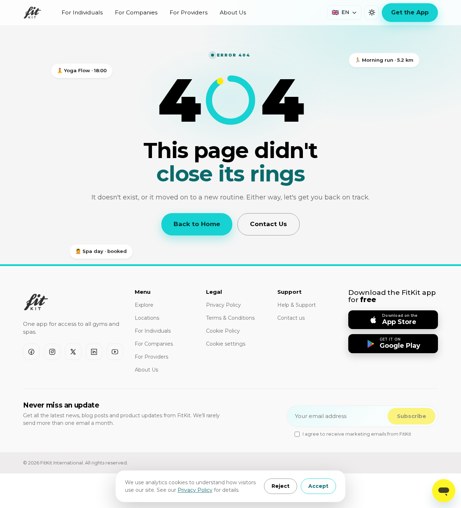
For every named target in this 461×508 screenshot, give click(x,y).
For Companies (136, 12)
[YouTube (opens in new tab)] (115, 351)
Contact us (291, 318)
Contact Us (268, 224)
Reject (281, 486)
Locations (147, 318)
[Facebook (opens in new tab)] (31, 351)
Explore (144, 305)
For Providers (188, 12)
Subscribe (411, 416)
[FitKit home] (32, 12)
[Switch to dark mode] (371, 12)
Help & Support (296, 305)
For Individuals (82, 12)
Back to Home (197, 224)
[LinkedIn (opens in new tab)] (94, 351)
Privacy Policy (195, 490)
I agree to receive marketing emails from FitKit (357, 434)
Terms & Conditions (230, 318)
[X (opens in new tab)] (73, 351)
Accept (318, 486)
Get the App (410, 12)
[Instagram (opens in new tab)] (52, 351)
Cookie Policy (223, 331)
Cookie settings (225, 344)
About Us (233, 12)
